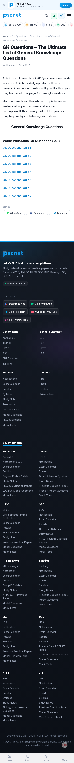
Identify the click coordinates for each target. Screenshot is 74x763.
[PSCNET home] (12, 15)
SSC (63, 24)
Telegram (62, 213)
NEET (43, 348)
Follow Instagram (18, 319)
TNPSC (33, 24)
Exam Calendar (11, 383)
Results (7, 389)
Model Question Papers (16, 655)
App (42, 378)
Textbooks (9, 404)
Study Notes (10, 399)
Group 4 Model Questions (53, 490)
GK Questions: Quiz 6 (17, 188)
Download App (17, 303)
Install (65, 5)
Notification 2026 (12, 461)
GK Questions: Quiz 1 (17, 147)
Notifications (10, 378)
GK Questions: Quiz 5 (17, 180)
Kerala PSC (14, 24)
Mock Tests (9, 425)
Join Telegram (17, 311)
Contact (44, 389)
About (43, 383)
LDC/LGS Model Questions (18, 490)
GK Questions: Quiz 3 (17, 163)
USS (42, 343)
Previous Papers (12, 419)
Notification (45, 461)
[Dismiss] (4, 5)
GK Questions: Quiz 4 (17, 172)
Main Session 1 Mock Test (53, 717)
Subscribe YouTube (46, 311)
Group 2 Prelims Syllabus (53, 476)
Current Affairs (11, 409)
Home (6, 36)
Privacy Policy (48, 394)
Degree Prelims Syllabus (16, 476)
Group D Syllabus (12, 585)
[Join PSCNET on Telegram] (61, 16)
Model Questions (12, 414)
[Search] (46, 15)
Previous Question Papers (17, 485)
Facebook (38, 213)
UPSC (49, 24)
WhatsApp (15, 213)
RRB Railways (10, 358)
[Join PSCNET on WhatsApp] (54, 16)
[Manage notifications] (64, 745)
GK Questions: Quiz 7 (17, 196)
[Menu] (68, 15)
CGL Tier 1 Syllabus (50, 529)
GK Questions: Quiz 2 (17, 155)
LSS (42, 337)
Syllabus (7, 394)
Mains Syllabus (11, 532)
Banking (7, 363)
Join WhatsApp (43, 303)
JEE (42, 353)
